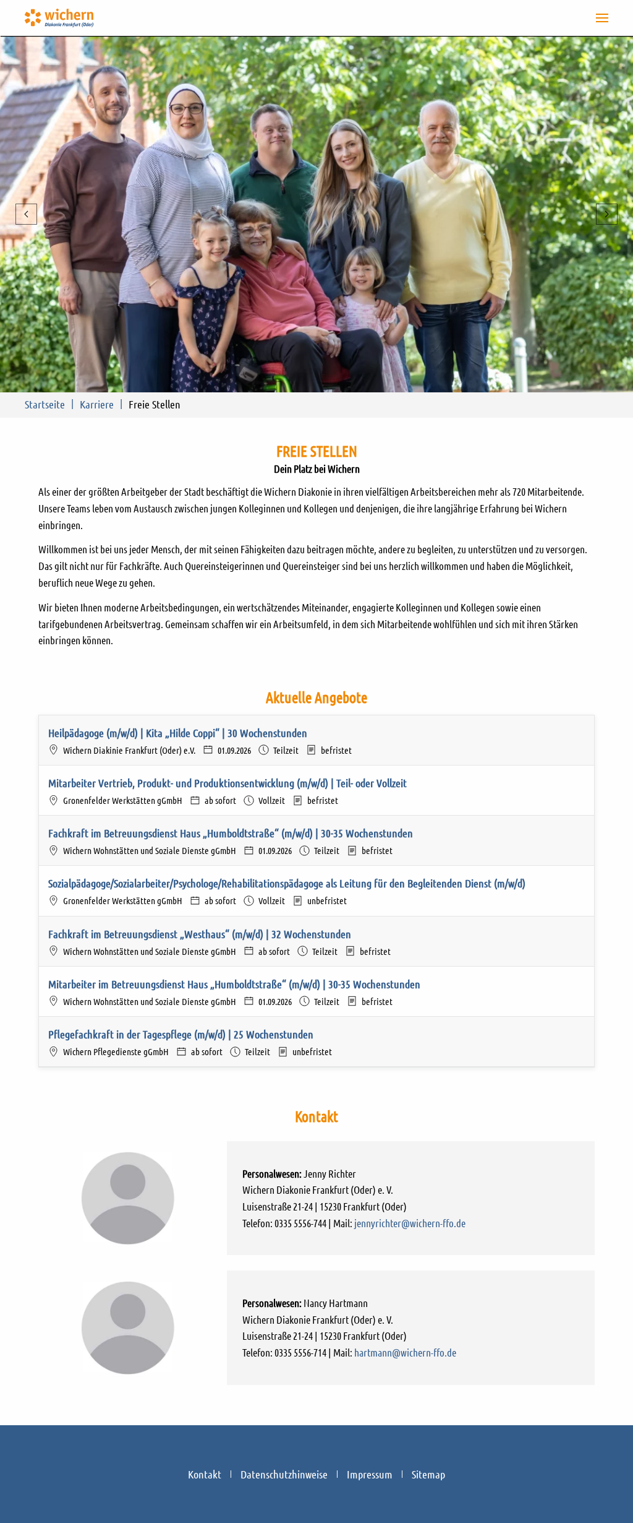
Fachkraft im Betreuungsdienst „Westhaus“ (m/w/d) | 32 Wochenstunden (199, 934)
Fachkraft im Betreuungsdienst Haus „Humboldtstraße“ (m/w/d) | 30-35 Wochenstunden (230, 833)
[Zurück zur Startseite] (59, 18)
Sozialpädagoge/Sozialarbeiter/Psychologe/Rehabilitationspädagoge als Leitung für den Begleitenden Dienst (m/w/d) (286, 883)
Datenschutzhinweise (284, 1474)
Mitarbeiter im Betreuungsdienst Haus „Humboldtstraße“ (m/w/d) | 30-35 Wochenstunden (234, 984)
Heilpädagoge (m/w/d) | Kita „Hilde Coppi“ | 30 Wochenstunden (177, 733)
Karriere (97, 404)
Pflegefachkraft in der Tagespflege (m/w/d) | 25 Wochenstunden (180, 1034)
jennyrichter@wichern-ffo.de (409, 1223)
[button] (602, 18)
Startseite (45, 404)
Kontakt (204, 1474)
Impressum (370, 1474)
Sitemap (428, 1474)
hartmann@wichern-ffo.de (405, 1352)
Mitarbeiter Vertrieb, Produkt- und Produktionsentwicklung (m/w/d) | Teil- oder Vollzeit (227, 783)
